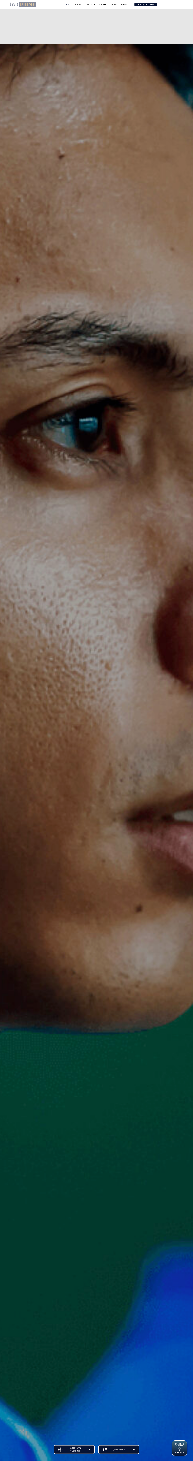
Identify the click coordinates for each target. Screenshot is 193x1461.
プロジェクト (90, 4)
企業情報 (103, 4)
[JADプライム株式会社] (22, 4)
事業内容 (78, 4)
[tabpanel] (96, 730)
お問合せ (124, 4)
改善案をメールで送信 (146, 4)
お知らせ (113, 4)
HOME (68, 4)
